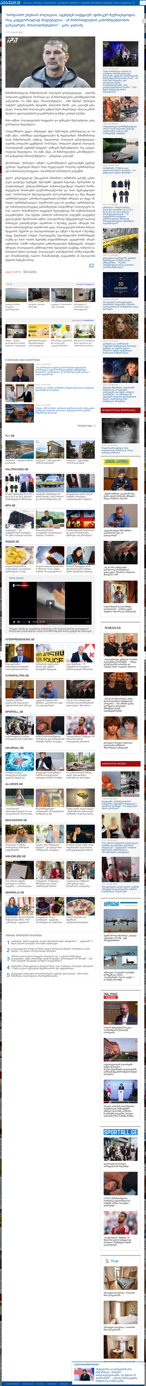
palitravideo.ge (16, 469)
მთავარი (27, 3)
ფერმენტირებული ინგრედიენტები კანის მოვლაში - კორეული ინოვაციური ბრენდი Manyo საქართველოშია (38, 343)
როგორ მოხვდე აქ (85, 284)
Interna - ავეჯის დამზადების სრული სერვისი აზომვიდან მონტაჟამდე (15, 343)
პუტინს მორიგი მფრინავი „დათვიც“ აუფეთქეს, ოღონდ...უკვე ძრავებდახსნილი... (120, 938)
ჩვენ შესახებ (27, 1384)
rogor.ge (12, 542)
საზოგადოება (50, 3)
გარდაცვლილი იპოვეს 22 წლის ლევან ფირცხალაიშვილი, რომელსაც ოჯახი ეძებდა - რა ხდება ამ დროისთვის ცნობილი (50, 950)
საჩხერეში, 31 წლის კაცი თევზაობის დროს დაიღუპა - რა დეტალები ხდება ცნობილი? (119, 170)
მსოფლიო (74, 3)
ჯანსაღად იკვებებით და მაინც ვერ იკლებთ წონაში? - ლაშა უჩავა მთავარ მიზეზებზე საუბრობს (61, 343)
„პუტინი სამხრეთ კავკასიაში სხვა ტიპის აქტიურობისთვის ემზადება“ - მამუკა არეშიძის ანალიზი (120, 496)
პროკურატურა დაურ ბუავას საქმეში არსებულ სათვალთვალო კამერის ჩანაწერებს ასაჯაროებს (120, 889)
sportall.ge (14, 712)
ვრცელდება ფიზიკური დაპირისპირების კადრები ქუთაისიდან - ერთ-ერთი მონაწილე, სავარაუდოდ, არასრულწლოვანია (49, 975)
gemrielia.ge (14, 892)
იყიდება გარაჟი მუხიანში (36, 305)
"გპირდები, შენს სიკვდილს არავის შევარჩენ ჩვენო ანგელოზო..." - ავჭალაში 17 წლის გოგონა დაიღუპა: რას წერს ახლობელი (52, 942)
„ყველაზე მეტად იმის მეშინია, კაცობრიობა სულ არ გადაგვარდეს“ (118, 532)
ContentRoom (88, 320)
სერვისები (52, 1384)
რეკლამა (40, 1384)
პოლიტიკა (37, 3)
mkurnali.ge (14, 748)
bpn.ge (10, 505)
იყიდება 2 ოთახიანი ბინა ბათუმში (61, 305)
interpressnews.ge (20, 639)
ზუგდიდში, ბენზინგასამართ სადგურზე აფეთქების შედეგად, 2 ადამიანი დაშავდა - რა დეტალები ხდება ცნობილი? (120, 804)
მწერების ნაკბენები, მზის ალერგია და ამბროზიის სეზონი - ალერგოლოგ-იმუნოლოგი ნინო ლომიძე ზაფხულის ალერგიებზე (84, 343)
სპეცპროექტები (12, 1384)
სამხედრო (85, 3)
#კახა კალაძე (30, 272)
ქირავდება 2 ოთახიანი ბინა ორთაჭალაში (81, 307)
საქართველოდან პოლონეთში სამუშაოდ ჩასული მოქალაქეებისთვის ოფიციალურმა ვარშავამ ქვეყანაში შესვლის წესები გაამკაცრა (120, 1069)
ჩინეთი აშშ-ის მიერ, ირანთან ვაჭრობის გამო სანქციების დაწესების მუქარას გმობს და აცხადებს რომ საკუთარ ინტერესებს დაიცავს (65, 410)
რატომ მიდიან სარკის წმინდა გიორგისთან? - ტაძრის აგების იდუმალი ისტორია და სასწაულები (120, 609)
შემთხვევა (108, 3)
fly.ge (10, 436)
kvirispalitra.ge (17, 675)
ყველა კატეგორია (122, 3)
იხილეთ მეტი (85, 425)
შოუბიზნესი (96, 3)
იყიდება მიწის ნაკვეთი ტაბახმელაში (12, 307)
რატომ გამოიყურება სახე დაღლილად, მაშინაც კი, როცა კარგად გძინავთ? (117, 450)
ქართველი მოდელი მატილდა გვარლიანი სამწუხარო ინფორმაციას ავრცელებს (118, 745)
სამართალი (63, 3)
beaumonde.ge (16, 820)
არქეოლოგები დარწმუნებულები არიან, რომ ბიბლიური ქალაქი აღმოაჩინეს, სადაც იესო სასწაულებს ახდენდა (120, 130)
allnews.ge (14, 784)
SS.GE (9, 284)
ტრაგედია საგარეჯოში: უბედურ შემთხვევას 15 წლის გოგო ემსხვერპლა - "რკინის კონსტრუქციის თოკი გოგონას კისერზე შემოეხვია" (119, 262)
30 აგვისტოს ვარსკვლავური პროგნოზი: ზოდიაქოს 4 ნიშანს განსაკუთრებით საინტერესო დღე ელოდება (120, 305)
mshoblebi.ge (15, 856)
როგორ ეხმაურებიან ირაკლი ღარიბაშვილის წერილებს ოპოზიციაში (117, 1030)
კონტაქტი (64, 1384)
